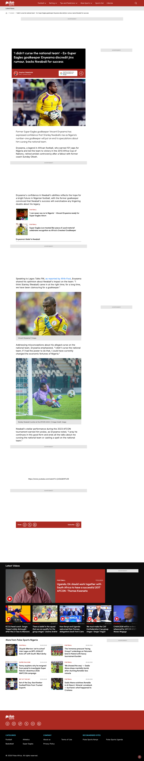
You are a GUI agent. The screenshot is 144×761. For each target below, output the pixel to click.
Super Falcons (24, 662)
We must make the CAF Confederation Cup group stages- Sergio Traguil (97, 629)
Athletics (26, 739)
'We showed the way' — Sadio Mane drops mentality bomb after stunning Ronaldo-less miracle (77, 669)
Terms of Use (66, 739)
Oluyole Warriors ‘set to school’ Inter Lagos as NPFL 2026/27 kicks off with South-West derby (32, 651)
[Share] (81, 73)
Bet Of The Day (24, 679)
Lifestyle (110, 3)
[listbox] (72, 620)
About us (46, 739)
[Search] (136, 3)
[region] (72, 620)
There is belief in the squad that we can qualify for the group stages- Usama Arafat (45, 629)
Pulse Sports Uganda (114, 739)
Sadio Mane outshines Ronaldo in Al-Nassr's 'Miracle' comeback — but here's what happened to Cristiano (78, 686)
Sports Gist (99, 3)
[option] (18, 620)
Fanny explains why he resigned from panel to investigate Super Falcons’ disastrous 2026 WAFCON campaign (32, 669)
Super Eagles (28, 744)
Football (41, 3)
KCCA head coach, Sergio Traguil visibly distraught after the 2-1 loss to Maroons (18, 629)
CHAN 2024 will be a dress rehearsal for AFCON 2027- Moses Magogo (125, 629)
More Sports (85, 3)
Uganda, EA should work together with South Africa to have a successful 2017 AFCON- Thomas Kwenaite (79, 587)
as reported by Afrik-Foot (58, 278)
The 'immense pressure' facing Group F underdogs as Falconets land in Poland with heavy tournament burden (78, 652)
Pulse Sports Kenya (90, 739)
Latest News (10, 8)
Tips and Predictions (67, 3)
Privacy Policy (49, 744)
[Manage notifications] (139, 757)
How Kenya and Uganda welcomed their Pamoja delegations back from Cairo (72, 629)
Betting (52, 3)
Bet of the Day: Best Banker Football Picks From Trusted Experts (30, 685)
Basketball (10, 744)
